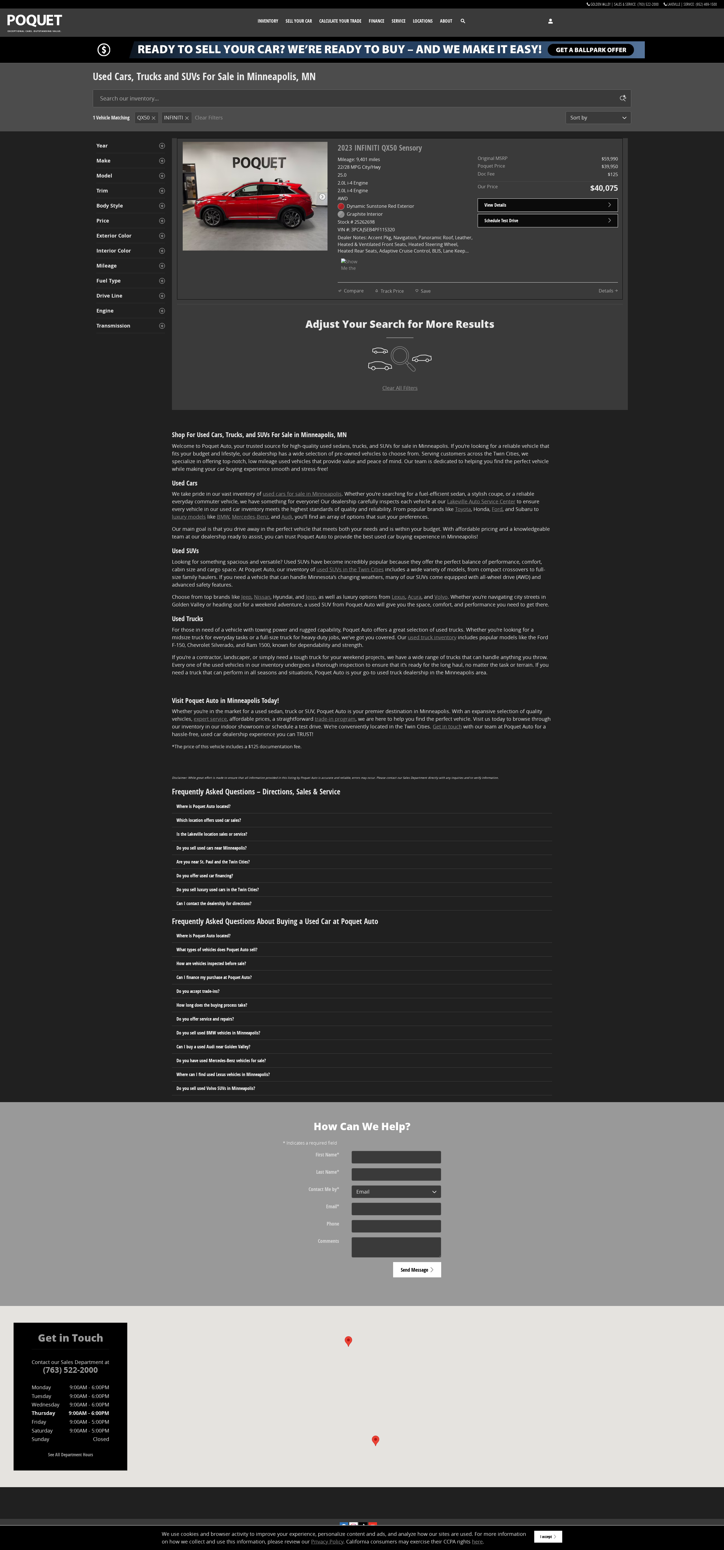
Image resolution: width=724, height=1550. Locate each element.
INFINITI (173, 117)
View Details (495, 205)
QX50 (143, 117)
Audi (286, 516)
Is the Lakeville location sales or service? (211, 834)
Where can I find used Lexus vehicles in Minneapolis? (223, 1074)
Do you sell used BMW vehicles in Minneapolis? (218, 1033)
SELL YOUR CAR (299, 21)
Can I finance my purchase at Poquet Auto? (214, 977)
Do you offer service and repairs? (205, 1019)
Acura (414, 596)
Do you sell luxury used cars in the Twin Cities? (217, 889)
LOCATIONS (423, 21)
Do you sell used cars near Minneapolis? (211, 848)
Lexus (398, 596)
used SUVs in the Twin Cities (350, 569)
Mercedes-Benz (250, 516)
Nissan (262, 596)
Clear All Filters (400, 387)
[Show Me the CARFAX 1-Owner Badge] (351, 265)
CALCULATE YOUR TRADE (340, 21)
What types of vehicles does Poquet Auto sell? (216, 949)
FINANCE (376, 21)
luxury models (189, 516)
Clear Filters (209, 117)
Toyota (463, 509)
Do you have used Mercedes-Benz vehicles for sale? (221, 1060)
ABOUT (446, 21)
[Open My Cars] (549, 21)
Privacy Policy (327, 1541)
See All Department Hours (70, 1454)
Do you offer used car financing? (204, 876)
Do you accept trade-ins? (197, 991)
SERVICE (399, 21)
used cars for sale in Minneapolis (302, 493)
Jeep (246, 596)
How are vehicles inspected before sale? (211, 963)
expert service (210, 718)
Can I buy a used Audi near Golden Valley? (213, 1047)
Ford (497, 509)
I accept (546, 1536)
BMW (223, 516)
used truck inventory (432, 637)
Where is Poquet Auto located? (203, 806)
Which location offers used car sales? (208, 820)
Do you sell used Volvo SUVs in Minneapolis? (215, 1088)
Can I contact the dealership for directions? (213, 903)
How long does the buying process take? (211, 1005)
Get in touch (447, 726)
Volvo (441, 596)
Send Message (414, 1269)
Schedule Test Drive (501, 220)
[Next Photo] (322, 197)
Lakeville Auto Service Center (481, 501)
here (477, 1541)
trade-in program (335, 718)
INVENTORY (268, 21)
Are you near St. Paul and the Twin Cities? (213, 862)
